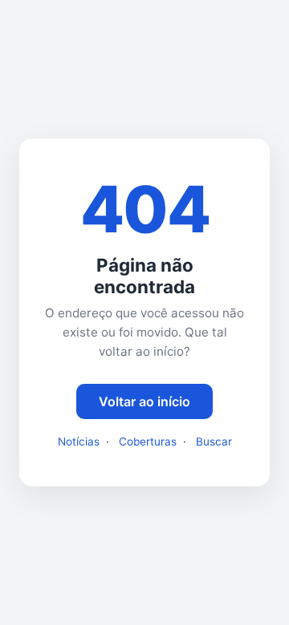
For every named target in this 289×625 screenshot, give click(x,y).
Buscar (214, 441)
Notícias (79, 441)
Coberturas (148, 441)
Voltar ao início (144, 401)
